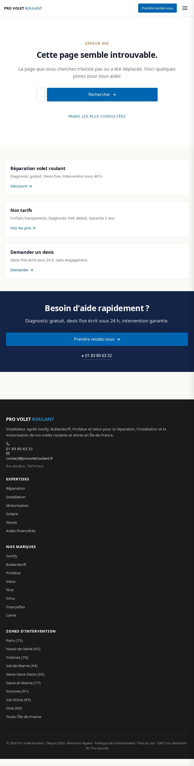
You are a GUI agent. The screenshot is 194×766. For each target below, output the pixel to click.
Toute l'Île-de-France (23, 716)
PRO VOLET (23, 8)
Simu (10, 598)
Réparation (15, 488)
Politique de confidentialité (115, 743)
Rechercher (99, 94)
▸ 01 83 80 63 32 (97, 355)
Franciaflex (15, 606)
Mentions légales (79, 743)
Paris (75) (14, 640)
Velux (11, 581)
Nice (10, 589)
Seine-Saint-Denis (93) (25, 674)
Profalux (13, 572)
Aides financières (21, 530)
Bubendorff (16, 564)
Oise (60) (14, 707)
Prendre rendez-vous (157, 8)
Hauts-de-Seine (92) (23, 648)
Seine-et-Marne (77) (23, 682)
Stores (11, 522)
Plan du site (146, 743)
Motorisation (17, 505)
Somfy (11, 555)
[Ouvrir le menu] (185, 8)
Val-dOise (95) (18, 699)
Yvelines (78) (17, 657)
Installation (16, 496)
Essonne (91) (17, 691)
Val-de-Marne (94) (22, 665)
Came (11, 615)
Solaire (12, 513)
